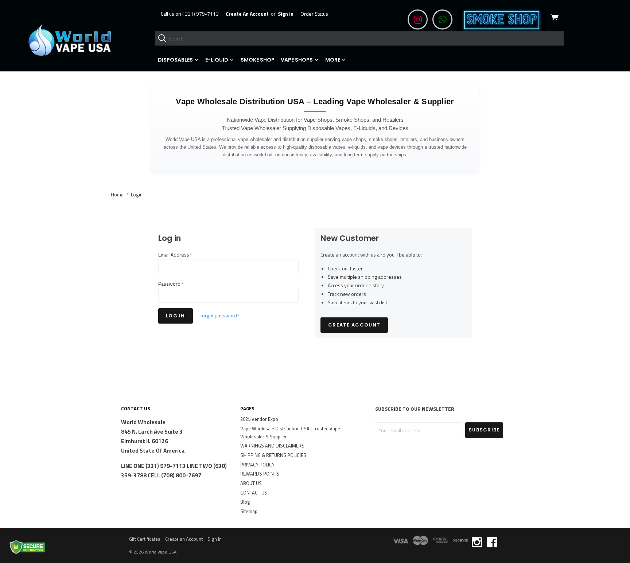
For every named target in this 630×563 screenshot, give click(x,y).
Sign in (285, 13)
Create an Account (184, 539)
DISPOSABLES (176, 59)
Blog (245, 501)
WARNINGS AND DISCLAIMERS (272, 445)
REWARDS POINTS (259, 473)
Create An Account (247, 13)
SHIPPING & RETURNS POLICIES (273, 455)
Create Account (354, 324)
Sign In (214, 539)
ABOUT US (251, 483)
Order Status (314, 13)
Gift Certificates (144, 539)
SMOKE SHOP (258, 59)
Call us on (190, 13)
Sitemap (248, 511)
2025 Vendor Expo (259, 419)
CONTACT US (253, 492)
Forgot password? (219, 315)
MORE (333, 59)
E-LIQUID (217, 59)
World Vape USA (160, 551)
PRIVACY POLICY (257, 464)
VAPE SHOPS (297, 59)
